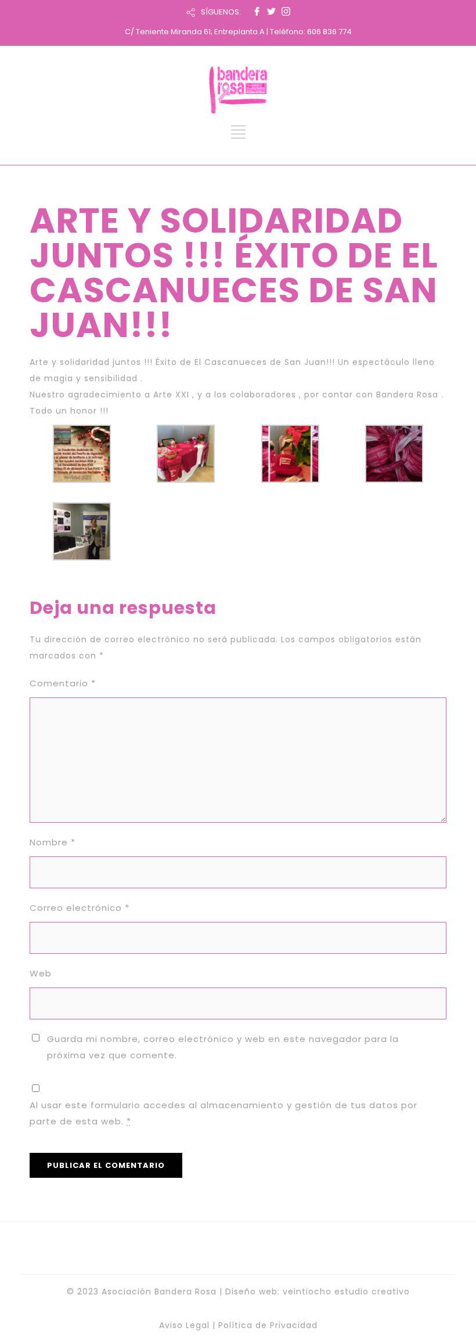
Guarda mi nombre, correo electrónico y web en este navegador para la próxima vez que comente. (223, 1047)
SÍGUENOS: (221, 11)
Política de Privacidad (268, 1325)
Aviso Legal (184, 1325)
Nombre (52, 842)
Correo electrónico (79, 908)
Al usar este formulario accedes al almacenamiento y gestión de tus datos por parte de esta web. (223, 1113)
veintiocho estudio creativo (346, 1291)
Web (41, 973)
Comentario (63, 683)
